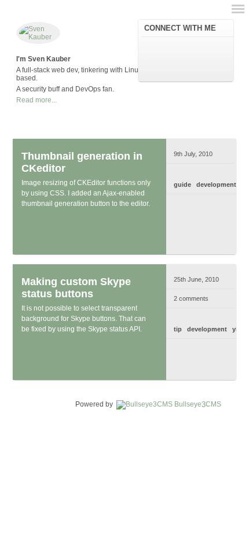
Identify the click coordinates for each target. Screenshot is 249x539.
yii (235, 329)
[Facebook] (185, 47)
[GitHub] (168, 65)
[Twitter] (151, 47)
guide (182, 184)
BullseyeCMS (197, 404)
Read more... (36, 100)
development (216, 184)
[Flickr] (218, 47)
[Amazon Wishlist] (201, 47)
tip (178, 329)
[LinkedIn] (168, 47)
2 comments (191, 298)
